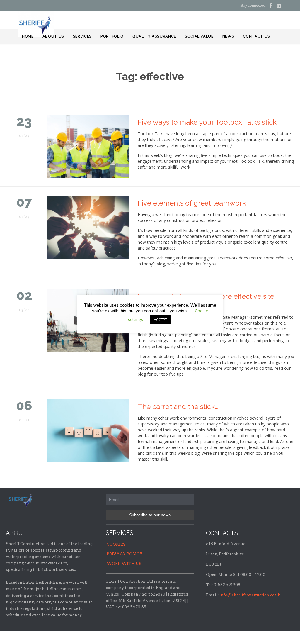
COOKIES (116, 544)
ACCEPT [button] (160, 319)
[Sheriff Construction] (36, 24)
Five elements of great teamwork (192, 203)
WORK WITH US (124, 564)
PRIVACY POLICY (124, 554)
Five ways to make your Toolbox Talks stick (207, 122)
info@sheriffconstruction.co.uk (249, 595)
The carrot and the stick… (178, 406)
